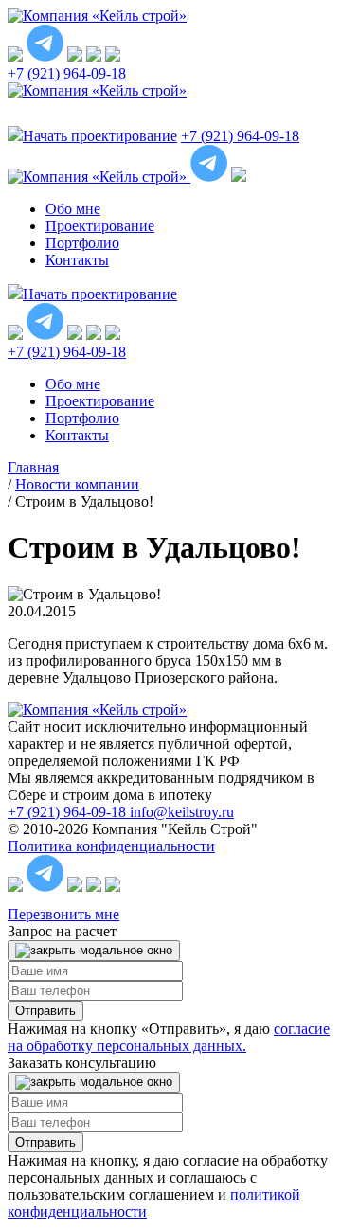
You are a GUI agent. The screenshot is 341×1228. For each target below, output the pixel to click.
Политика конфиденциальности (111, 846)
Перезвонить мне (63, 914)
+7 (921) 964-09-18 (67, 73)
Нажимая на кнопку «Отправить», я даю (169, 1037)
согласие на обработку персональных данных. (169, 1037)
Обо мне (72, 209)
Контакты (77, 260)
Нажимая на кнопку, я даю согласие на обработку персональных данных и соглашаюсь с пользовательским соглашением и (168, 1185)
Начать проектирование (100, 294)
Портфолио (82, 243)
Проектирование (99, 226)
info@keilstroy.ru (182, 812)
